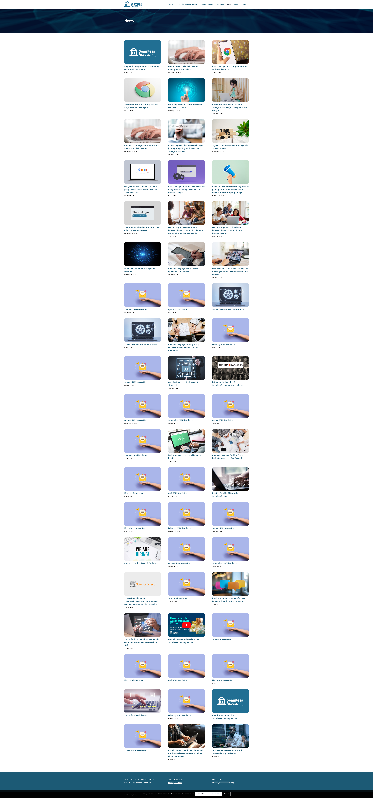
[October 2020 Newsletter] (186, 549)
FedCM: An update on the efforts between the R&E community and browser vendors (227, 230)
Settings (226, 794)
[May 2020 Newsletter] (142, 666)
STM (149, 782)
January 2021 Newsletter (223, 528)
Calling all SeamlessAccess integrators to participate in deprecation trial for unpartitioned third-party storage (230, 189)
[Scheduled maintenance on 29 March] (142, 330)
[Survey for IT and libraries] (142, 701)
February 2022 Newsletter (223, 344)
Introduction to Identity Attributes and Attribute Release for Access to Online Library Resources (185, 753)
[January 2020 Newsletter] (142, 736)
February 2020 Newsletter (179, 715)
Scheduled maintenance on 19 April (228, 309)
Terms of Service (175, 779)
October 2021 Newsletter (135, 420)
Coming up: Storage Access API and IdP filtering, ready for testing (141, 147)
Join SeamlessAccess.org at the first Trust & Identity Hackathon (228, 752)
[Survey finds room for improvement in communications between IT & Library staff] (142, 625)
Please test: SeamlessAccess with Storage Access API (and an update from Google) (229, 107)
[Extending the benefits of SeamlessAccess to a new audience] (230, 368)
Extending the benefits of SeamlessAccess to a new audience (227, 384)
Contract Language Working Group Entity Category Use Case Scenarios (228, 457)
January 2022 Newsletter (135, 382)
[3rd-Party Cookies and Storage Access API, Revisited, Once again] (142, 90)
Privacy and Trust (175, 782)
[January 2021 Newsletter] (230, 514)
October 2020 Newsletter (179, 563)
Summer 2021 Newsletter (135, 455)
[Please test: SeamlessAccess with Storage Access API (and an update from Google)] (230, 90)
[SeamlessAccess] (133, 4)
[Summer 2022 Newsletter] (142, 295)
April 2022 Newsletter (177, 309)
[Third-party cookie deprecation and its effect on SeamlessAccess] (142, 213)
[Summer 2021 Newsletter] (142, 441)
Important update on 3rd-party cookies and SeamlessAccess (229, 68)
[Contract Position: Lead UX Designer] (142, 549)
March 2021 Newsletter (134, 528)
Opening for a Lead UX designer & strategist (183, 384)
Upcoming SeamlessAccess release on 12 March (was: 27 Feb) (186, 106)
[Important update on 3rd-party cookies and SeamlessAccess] (230, 52)
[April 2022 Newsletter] (186, 295)
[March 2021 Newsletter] (142, 514)
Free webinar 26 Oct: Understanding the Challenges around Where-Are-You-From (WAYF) (230, 271)
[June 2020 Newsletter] (230, 625)
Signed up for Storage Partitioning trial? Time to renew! (230, 147)
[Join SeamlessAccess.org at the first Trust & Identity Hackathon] (230, 736)
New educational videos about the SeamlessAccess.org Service (183, 641)
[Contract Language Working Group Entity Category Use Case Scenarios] (230, 441)
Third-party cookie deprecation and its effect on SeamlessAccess (141, 229)
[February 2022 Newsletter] (230, 330)
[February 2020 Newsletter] (186, 701)
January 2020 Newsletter (135, 750)
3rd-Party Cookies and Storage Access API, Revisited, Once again (141, 106)
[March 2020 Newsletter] (230, 666)
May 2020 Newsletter (133, 680)
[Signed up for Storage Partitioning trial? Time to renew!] (230, 131)
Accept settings (201, 794)
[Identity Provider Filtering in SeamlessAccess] (230, 479)
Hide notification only (215, 794)
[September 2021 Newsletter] (186, 406)
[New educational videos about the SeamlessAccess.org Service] (186, 625)
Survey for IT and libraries (135, 715)
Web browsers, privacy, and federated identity (185, 457)
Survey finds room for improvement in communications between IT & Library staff (141, 642)
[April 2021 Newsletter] (186, 479)
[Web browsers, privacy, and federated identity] (186, 441)
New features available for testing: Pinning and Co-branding (183, 68)
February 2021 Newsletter (179, 528)
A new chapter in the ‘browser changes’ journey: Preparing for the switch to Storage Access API (185, 148)
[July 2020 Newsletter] (186, 584)
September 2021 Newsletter (180, 420)
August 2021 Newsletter (222, 420)
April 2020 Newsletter (177, 680)
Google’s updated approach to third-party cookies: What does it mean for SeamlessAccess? (140, 189)
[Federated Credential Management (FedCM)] (142, 254)
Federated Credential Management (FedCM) (140, 270)
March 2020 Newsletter (222, 680)
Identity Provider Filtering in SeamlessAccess (225, 495)
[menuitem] (171, 4)
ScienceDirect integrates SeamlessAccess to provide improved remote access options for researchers (141, 601)
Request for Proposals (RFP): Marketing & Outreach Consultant (141, 68)
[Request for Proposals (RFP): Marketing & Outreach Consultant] (142, 52)
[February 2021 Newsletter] (186, 514)
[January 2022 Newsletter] (142, 368)
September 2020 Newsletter (224, 563)
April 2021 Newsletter (177, 493)
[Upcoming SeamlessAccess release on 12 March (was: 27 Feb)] (186, 90)
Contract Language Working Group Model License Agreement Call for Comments (183, 347)
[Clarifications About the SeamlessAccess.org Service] (230, 701)
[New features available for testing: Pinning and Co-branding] (186, 52)
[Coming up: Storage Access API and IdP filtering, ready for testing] (142, 131)
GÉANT (132, 782)
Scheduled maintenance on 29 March (140, 344)
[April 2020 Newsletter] (186, 666)
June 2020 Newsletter (222, 639)
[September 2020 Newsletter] (230, 549)
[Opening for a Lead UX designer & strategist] (186, 368)
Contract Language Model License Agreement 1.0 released (183, 270)
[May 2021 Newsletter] (142, 479)
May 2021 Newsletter (133, 493)
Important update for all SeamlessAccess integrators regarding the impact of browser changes (186, 189)
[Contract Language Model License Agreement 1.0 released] (186, 254)
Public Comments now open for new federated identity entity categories (228, 600)
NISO (126, 782)
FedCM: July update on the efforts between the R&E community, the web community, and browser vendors (185, 230)
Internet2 (139, 782)
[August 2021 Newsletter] (230, 406)
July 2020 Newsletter (177, 598)
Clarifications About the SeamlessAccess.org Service (224, 717)
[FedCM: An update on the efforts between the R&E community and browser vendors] (230, 213)
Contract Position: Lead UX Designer (140, 563)
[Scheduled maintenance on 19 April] (230, 295)
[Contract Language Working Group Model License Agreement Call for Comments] (186, 330)
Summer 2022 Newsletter (135, 309)
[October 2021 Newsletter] (142, 406)
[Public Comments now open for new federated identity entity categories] (230, 584)
